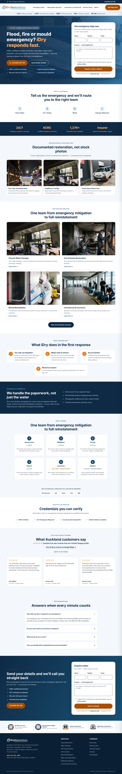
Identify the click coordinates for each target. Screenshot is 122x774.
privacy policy (81, 64)
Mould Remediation (67, 755)
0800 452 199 (95, 73)
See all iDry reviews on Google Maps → (61, 547)
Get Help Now (113, 7)
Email (102, 36)
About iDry (92, 742)
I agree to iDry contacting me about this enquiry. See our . (94, 63)
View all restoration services (61, 325)
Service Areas (87, 7)
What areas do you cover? (37, 637)
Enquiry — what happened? (83, 45)
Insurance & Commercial (73, 7)
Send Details (93, 755)
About (96, 7)
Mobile (90, 36)
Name (76, 36)
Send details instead (38, 63)
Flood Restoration (67, 742)
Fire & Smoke (65, 752)
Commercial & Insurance (69, 764)
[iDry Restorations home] (14, 7)
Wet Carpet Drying (67, 749)
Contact (92, 752)
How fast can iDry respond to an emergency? (44, 614)
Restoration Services (54, 7)
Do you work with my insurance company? (43, 629)
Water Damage (65, 745)
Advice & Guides (94, 749)
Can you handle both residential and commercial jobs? (47, 645)
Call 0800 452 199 (109, 1)
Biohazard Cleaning (67, 761)
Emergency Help (38, 7)
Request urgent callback (93, 69)
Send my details (93, 706)
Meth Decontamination (68, 758)
